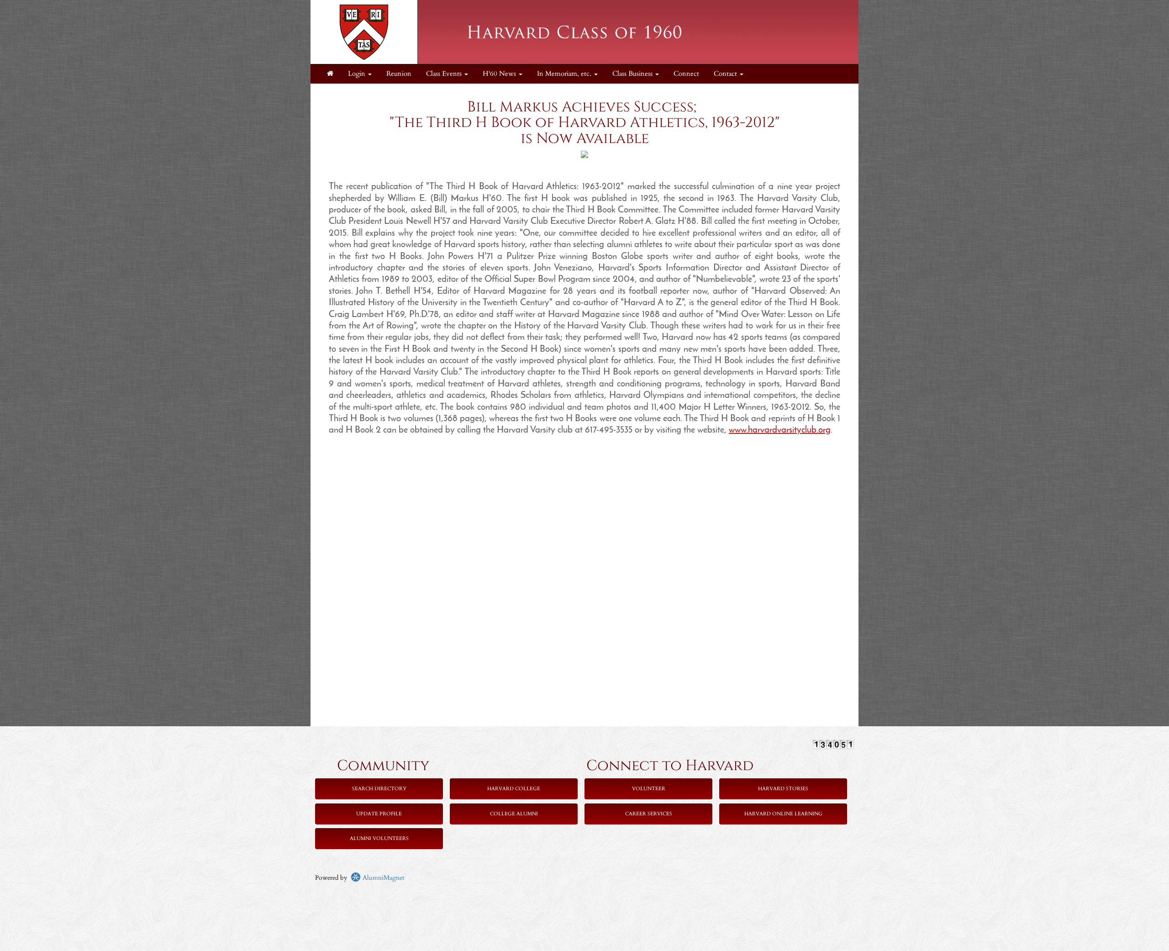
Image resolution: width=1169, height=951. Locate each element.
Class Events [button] (444, 74)
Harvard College (513, 788)
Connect (686, 74)
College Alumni (514, 813)
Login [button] (357, 74)
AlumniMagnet (382, 877)
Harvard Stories (783, 788)
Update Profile (379, 813)
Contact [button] (726, 74)
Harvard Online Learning (783, 813)
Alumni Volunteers (379, 838)
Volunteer (648, 788)
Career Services (648, 813)
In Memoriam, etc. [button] (565, 74)
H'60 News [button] (500, 74)
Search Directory (379, 788)
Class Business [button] (633, 74)
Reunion (398, 74)
